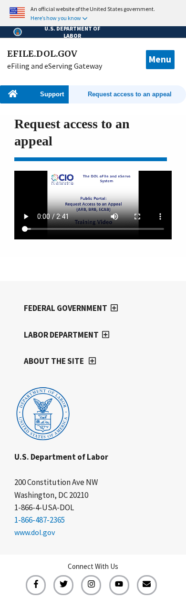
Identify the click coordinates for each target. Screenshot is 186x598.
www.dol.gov (34, 532)
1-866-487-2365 (39, 520)
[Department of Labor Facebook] (36, 585)
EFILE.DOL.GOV (42, 53)
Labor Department (61, 335)
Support (52, 94)
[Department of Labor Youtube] (119, 585)
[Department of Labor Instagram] (91, 585)
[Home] (43, 438)
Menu (160, 59)
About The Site (54, 361)
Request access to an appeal (130, 94)
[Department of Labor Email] (147, 585)
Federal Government (65, 308)
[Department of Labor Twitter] (63, 585)
